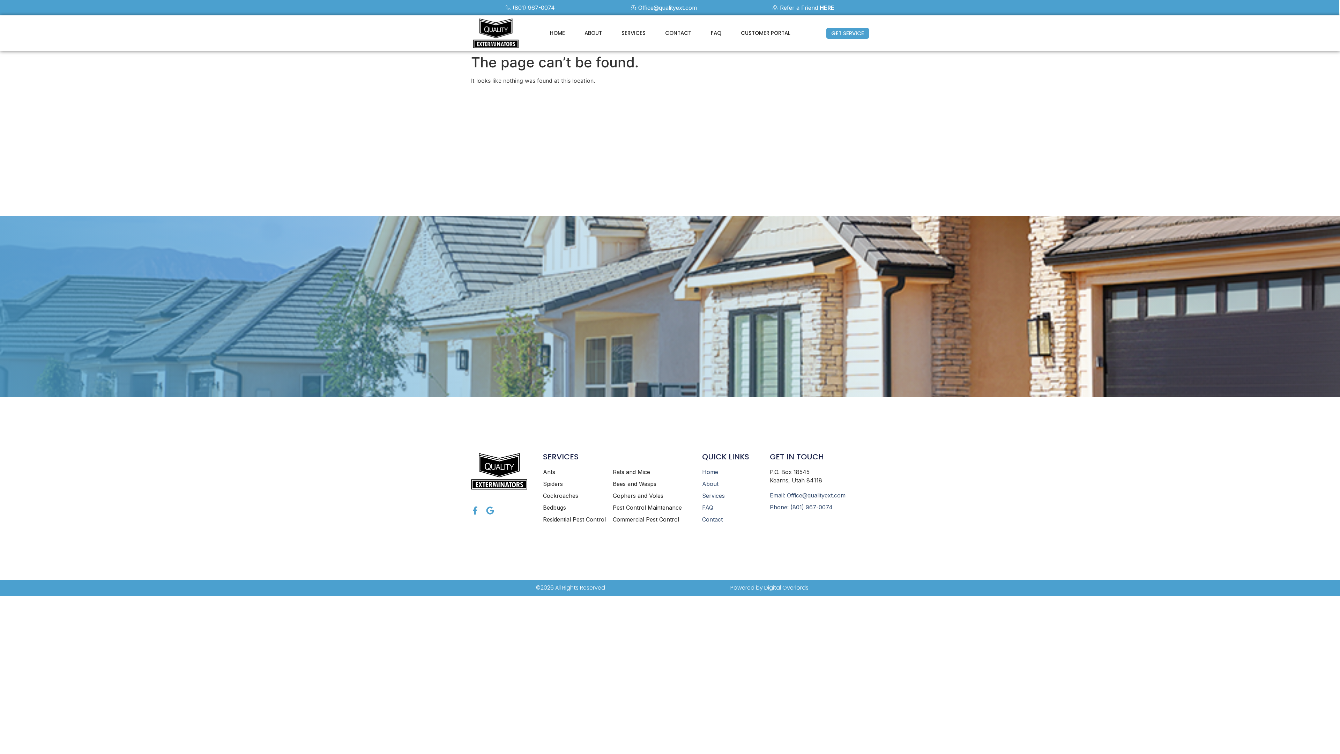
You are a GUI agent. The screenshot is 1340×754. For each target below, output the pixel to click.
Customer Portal (765, 33)
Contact (678, 33)
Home (557, 33)
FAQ (716, 33)
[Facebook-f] (475, 511)
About (593, 33)
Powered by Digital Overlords (769, 588)
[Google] (490, 511)
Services (633, 33)
